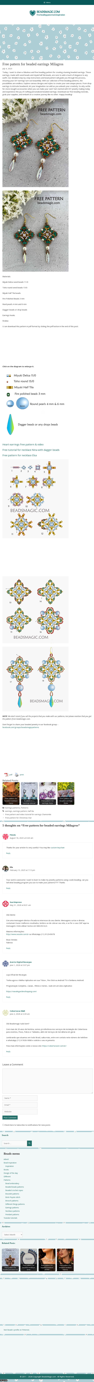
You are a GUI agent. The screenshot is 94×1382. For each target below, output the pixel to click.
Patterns (24, 807)
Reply (8, 853)
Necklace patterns (12, 1211)
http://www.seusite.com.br (17, 934)
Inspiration (9, 1166)
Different (7, 1176)
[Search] (29, 1143)
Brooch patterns (11, 1200)
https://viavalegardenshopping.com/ (21, 991)
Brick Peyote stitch (12, 1197)
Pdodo (13, 835)
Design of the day (11, 1173)
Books (6, 1169)
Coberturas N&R (17, 1011)
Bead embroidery (12, 1183)
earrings (8, 811)
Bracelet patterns (12, 1194)
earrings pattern (20, 811)
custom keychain (58, 847)
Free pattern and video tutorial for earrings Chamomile (28, 814)
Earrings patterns (12, 807)
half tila (31, 811)
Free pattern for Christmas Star (18, 817)
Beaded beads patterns (14, 1187)
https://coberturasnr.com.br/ (54, 1046)
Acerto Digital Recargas (21, 962)
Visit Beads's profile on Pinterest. (17, 1330)
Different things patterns (15, 1204)
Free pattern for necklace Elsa (19, 455)
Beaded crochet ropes (14, 1190)
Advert (6, 1159)
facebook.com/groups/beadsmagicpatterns (20, 727)
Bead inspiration (10, 1163)
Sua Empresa (16, 902)
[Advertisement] (47, 41)
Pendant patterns (12, 1214)
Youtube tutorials (10, 1218)
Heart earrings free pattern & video (23, 444)
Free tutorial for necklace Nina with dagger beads (30, 450)
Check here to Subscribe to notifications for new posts (27, 1125)
